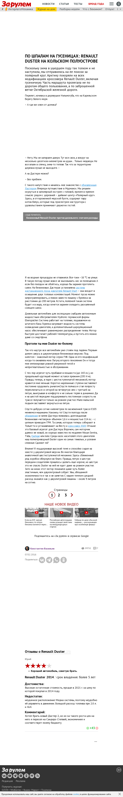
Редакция (7, 781)
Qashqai (35, 436)
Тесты (78, 4)
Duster (40, 677)
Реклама (20, 781)
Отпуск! (109, 9)
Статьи (64, 4)
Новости (48, 4)
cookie (76, 794)
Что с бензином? (92, 9)
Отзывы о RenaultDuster (48, 651)
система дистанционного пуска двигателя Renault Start (55, 289)
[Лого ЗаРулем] (16, 3)
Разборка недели (70, 9)
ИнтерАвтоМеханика (20, 9)
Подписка (46, 789)
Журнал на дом (46, 9)
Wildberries (15, 789)
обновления (31, 415)
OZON (5, 789)
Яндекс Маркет (31, 789)
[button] (120, 794)
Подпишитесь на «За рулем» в (61, 536)
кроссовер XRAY (77, 426)
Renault (30, 677)
